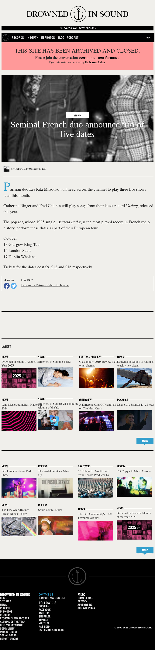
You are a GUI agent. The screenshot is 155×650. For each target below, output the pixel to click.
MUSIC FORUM (8, 632)
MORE (145, 440)
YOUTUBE (44, 623)
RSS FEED (44, 627)
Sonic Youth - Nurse (50, 510)
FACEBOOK (44, 610)
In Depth (32, 37)
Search (147, 37)
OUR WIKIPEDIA (86, 608)
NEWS (3, 605)
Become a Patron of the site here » (45, 285)
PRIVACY (82, 601)
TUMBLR (43, 620)
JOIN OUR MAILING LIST (52, 598)
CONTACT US (46, 594)
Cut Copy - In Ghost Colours (134, 471)
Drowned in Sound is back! (54, 361)
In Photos (48, 37)
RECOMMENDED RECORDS (14, 618)
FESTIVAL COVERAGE (11, 625)
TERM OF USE (85, 598)
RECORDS (5, 615)
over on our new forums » (99, 57)
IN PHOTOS (6, 612)
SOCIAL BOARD (8, 635)
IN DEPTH (5, 608)
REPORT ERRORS (9, 639)
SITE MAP (5, 601)
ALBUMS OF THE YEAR (12, 622)
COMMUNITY (7, 629)
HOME (3, 598)
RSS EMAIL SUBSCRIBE (52, 630)
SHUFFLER (44, 616)
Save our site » (77, 28)
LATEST (6, 346)
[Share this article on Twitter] (14, 286)
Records (18, 37)
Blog (60, 37)
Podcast (72, 37)
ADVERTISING (85, 605)
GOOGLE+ (44, 606)
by (20, 168)
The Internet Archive (95, 62)
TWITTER (44, 613)
